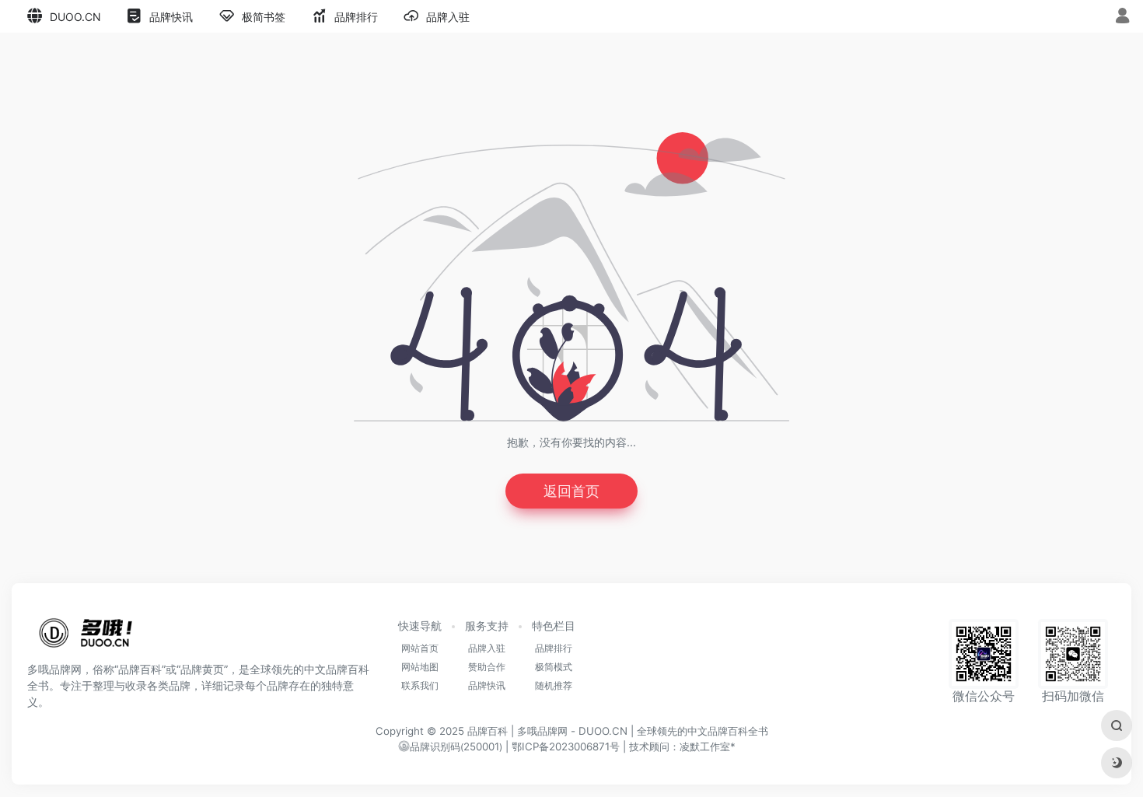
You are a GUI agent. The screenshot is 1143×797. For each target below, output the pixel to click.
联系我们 (420, 685)
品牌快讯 (486, 685)
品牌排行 (553, 648)
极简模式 (553, 667)
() (456, 747)
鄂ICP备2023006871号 (566, 746)
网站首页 (420, 648)
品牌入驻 (486, 648)
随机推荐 (553, 685)
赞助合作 (486, 667)
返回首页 (571, 491)
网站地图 (420, 667)
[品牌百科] (85, 637)
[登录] (1122, 17)
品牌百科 (487, 731)
